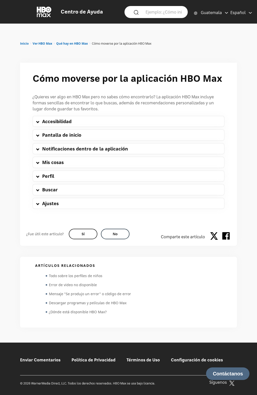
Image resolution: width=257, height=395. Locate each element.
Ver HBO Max (42, 43)
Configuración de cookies (197, 360)
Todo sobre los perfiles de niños (75, 275)
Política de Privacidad (93, 360)
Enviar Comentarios (40, 360)
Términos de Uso (143, 360)
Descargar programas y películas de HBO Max (87, 302)
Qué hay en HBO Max (72, 43)
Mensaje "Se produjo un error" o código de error (90, 293)
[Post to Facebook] (226, 237)
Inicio (24, 43)
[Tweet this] (215, 237)
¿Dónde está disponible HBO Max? (78, 311)
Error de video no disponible (73, 284)
